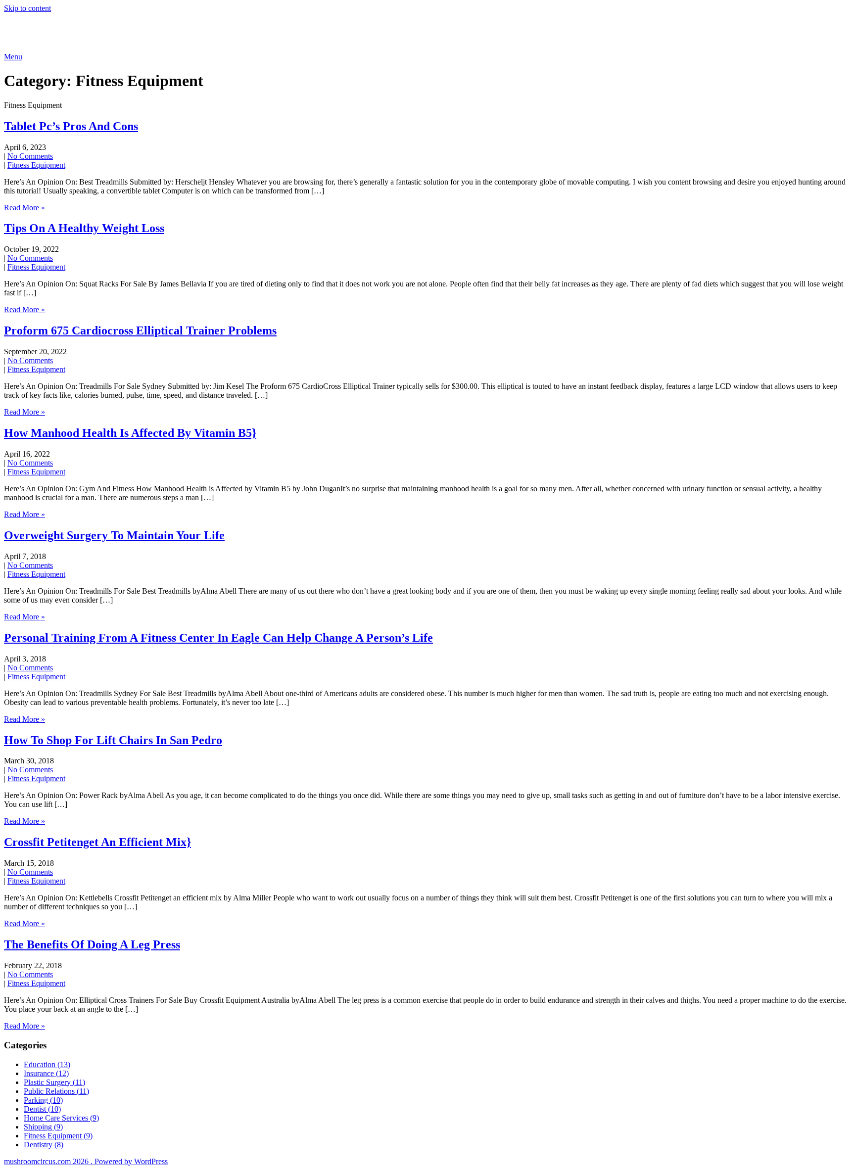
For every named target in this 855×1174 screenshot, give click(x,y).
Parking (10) (43, 1100)
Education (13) (47, 1064)
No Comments (30, 156)
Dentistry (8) (43, 1144)
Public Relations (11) (56, 1091)
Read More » (24, 207)
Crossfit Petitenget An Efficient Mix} (97, 842)
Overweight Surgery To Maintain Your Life (114, 535)
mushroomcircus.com (76, 32)
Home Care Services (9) (61, 1118)
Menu (13, 56)
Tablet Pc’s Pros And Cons (71, 126)
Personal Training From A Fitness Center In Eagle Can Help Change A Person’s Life (218, 637)
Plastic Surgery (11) (54, 1082)
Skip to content (27, 8)
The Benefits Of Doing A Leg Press (92, 944)
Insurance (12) (46, 1073)
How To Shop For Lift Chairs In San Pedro (113, 740)
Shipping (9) (43, 1127)
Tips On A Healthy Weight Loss (84, 228)
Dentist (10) (42, 1109)
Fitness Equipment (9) (58, 1135)
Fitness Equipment (36, 165)
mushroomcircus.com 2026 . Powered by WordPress (86, 1161)
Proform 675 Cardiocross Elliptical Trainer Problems (140, 330)
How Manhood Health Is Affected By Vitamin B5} (130, 432)
